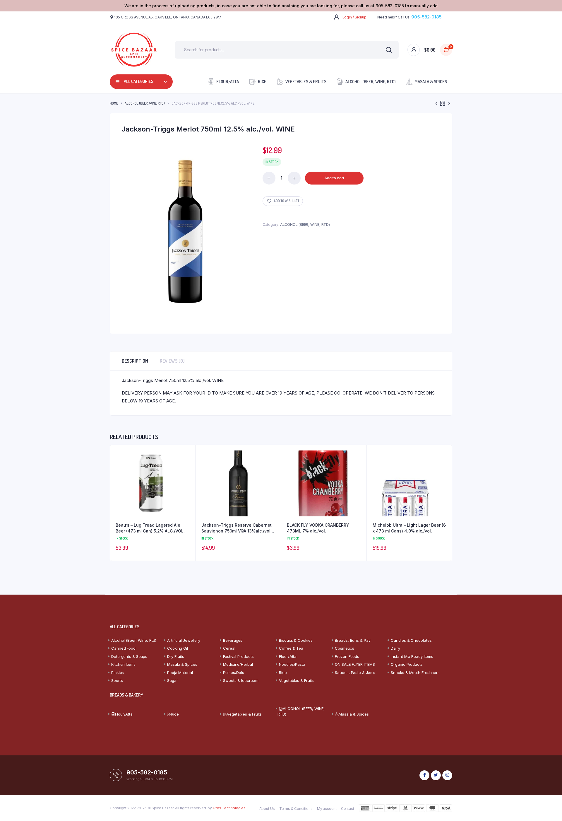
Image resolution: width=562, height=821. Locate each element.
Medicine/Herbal (238, 664)
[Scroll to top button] (549, 807)
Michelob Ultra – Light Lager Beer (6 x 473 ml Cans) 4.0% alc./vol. (409, 528)
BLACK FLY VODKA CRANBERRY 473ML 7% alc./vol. (318, 528)
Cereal (229, 648)
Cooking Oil (177, 648)
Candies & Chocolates (411, 640)
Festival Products (238, 656)
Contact (347, 808)
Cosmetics (344, 648)
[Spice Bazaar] (133, 49)
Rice (262, 81)
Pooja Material (180, 672)
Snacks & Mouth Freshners (415, 672)
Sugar (172, 680)
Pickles (117, 672)
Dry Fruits (175, 656)
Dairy (395, 648)
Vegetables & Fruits (305, 81)
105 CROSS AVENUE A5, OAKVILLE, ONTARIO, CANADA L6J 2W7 (167, 17)
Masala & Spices (430, 81)
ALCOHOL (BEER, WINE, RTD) (370, 81)
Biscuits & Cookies (295, 640)
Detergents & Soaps (129, 656)
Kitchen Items (123, 664)
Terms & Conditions (296, 808)
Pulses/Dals (233, 672)
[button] (283, 201)
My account (327, 808)
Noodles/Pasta (292, 664)
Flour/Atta (227, 81)
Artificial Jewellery (183, 640)
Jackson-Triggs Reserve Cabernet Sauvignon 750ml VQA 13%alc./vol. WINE (236, 528)
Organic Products (406, 664)
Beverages (232, 640)
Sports (117, 680)
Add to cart (334, 177)
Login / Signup (354, 17)
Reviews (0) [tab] (172, 361)
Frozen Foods (347, 656)
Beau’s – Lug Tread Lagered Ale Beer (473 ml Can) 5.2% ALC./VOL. (150, 528)
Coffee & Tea (291, 648)
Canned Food (123, 648)
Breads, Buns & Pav (352, 640)
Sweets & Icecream (240, 680)
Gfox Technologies (229, 808)
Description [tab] (135, 361)
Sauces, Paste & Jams (355, 672)
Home (114, 103)
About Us (267, 808)
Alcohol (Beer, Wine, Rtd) (133, 640)
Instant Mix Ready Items (412, 656)
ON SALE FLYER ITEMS (355, 664)
